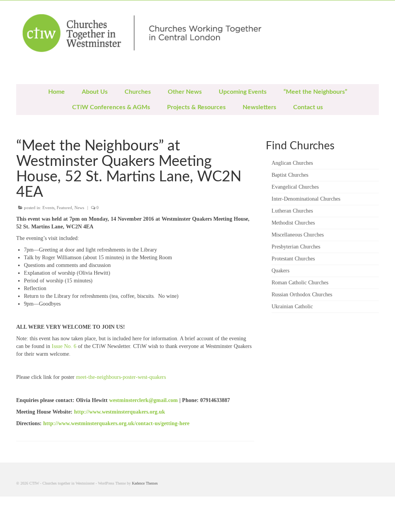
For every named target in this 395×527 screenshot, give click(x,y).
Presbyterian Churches (296, 247)
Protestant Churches (293, 259)
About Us (95, 92)
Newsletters (259, 107)
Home (56, 92)
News (79, 207)
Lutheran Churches (292, 211)
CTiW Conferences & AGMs (111, 107)
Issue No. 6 (64, 346)
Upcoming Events (243, 92)
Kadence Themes (145, 483)
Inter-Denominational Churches (306, 199)
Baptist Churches (290, 175)
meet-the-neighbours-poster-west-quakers (121, 377)
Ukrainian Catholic (292, 306)
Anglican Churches (292, 163)
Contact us (308, 107)
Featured (64, 207)
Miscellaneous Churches (298, 235)
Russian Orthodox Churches (302, 294)
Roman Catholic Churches (300, 282)
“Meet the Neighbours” (315, 92)
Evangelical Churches (295, 187)
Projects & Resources (196, 107)
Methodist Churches (293, 223)
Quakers (280, 271)
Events (48, 207)
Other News (185, 92)
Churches (138, 92)
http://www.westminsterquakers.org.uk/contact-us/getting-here (116, 423)
